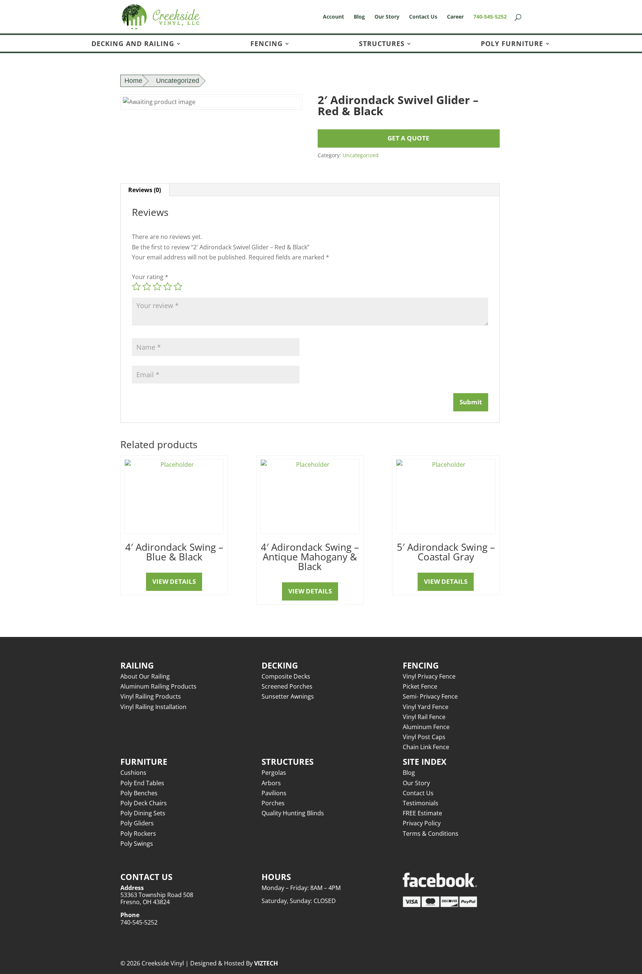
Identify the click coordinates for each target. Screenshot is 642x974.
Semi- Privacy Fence (430, 696)
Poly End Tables (142, 783)
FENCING (266, 44)
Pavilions (274, 793)
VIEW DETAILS (174, 581)
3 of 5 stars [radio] (157, 286)
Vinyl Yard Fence (425, 707)
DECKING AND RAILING (132, 44)
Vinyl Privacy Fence (429, 676)
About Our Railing (145, 676)
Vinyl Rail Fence (424, 717)
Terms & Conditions (430, 833)
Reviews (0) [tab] (144, 190)
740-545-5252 (490, 17)
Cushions (133, 772)
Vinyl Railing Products (150, 696)
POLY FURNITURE (512, 44)
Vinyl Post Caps (424, 737)
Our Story (386, 17)
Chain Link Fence (426, 747)
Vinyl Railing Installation (153, 707)
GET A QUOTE (408, 138)
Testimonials (420, 803)
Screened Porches (287, 686)
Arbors (271, 783)
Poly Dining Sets (142, 813)
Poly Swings (136, 843)
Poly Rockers (138, 833)
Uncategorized (177, 80)
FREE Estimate (422, 813)
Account (333, 17)
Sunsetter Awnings (288, 696)
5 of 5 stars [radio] (178, 286)
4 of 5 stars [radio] (167, 286)
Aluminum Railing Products (158, 686)
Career (455, 17)
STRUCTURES (382, 44)
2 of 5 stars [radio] (146, 286)
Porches (273, 803)
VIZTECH (266, 963)
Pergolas (274, 772)
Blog (359, 17)
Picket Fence (420, 686)
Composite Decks (286, 676)
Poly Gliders (137, 823)
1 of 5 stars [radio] (136, 286)
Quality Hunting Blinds (293, 813)
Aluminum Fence (426, 727)
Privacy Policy (422, 823)
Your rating (150, 277)
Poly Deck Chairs (143, 803)
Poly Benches (139, 793)
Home (133, 80)
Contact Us (423, 17)
